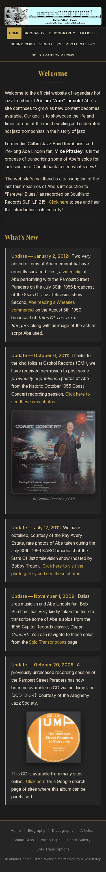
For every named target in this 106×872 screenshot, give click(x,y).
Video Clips (50, 44)
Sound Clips (23, 44)
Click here (58, 202)
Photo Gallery (80, 44)
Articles (88, 33)
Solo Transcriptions (53, 55)
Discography (62, 33)
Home (14, 33)
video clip (71, 271)
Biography (34, 33)
